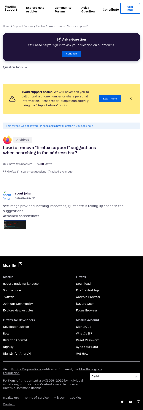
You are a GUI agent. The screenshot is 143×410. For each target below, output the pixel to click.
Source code (12, 290)
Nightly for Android (17, 353)
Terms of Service (36, 397)
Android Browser (88, 297)
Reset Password (87, 340)
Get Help (82, 353)
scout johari (24, 193)
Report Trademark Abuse (21, 283)
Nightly (8, 347)
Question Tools (13, 67)
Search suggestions (33, 171)
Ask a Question (88, 9)
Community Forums (63, 9)
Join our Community (18, 304)
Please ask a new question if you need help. (67, 126)
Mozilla (12, 265)
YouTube (130, 401)
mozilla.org (11, 397)
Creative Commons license (22, 388)
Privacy (59, 397)
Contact (9, 404)
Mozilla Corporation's (26, 369)
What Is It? (84, 333)
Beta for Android (15, 340)
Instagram (138, 401)
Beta (6, 333)
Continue (71, 53)
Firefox (40, 26)
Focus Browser (86, 310)
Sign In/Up (130, 8)
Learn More (110, 98)
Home (6, 26)
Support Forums (23, 26)
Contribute (111, 9)
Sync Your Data (87, 347)
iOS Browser (85, 304)
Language (96, 369)
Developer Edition (16, 327)
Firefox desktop (87, 290)
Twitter (8, 297)
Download (83, 283)
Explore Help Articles (35, 9)
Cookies (76, 397)
